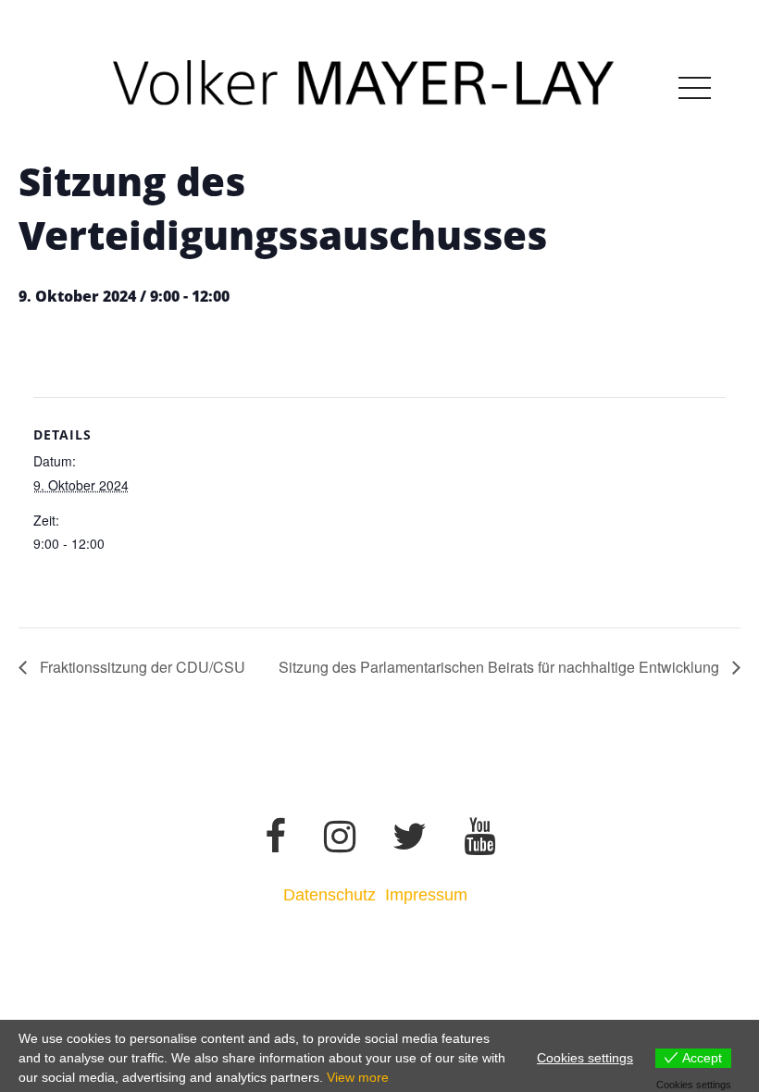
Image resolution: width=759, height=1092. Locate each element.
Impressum (428, 895)
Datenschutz (329, 895)
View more (358, 1077)
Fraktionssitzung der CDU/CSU (140, 666)
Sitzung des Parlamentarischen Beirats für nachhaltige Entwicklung (501, 666)
